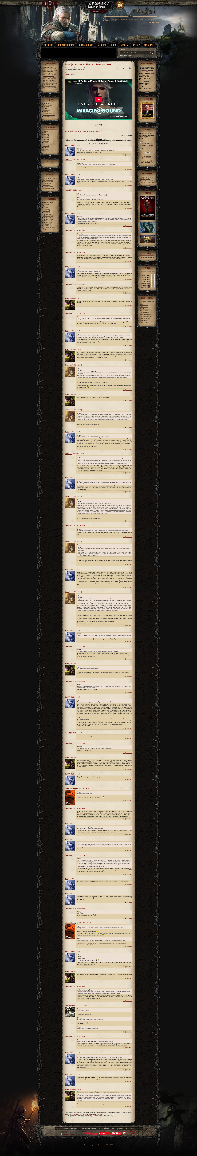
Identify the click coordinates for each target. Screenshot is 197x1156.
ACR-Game (144, 320)
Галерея (101, 44)
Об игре (48, 44)
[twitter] (138, 10)
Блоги (45, 108)
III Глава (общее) (49, 227)
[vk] (134, 10)
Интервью (46, 110)
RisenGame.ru (145, 311)
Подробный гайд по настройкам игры (49, 187)
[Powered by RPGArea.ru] (131, 1134)
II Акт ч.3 (46, 137)
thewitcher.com (144, 75)
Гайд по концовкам (49, 229)
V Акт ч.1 (46, 146)
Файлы (124, 44)
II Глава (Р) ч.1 (48, 219)
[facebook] (154, 10)
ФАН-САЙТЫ (104, 1128)
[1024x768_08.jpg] (147, 232)
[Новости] (151, 275)
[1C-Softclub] (108, 1134)
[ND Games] (124, 1134)
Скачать (98, 124)
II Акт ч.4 (46, 139)
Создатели (46, 116)
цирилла (92, 131)
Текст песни (70, 74)
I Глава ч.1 (46, 207)
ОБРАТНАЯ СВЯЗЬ (89, 1128)
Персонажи (47, 183)
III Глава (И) (47, 224)
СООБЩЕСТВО (117, 1128)
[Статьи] (154, 275)
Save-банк (46, 185)
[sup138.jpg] (147, 219)
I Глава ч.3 (46, 211)
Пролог (45, 131)
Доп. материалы (48, 151)
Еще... (56, 89)
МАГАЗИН (130, 1128)
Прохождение (85, 44)
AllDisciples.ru (144, 312)
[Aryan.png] (147, 243)
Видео (113, 44)
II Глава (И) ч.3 (48, 217)
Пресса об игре (48, 181)
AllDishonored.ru (145, 316)
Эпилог (45, 149)
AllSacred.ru (144, 307)
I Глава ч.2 (46, 209)
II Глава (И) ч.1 (48, 214)
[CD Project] (91, 1134)
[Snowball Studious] (117, 1134)
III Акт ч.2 (46, 142)
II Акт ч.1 (46, 134)
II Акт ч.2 (46, 136)
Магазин (148, 44)
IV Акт (45, 144)
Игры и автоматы (49, 115)
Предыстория (47, 113)
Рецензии (46, 106)
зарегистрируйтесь (96, 1114)
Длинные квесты (48, 202)
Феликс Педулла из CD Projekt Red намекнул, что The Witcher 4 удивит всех (147, 179)
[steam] (145, 10)
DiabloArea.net (145, 309)
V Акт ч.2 (46, 147)
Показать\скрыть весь (147, 272)
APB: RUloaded (145, 318)
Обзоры (45, 111)
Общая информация (50, 178)
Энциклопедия (48, 105)
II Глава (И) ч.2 (48, 216)
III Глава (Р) (47, 225)
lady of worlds (84, 131)
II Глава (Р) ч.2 (48, 221)
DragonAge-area (145, 314)
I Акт (44, 132)
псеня (98, 131)
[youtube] (151, 10)
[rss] (147, 8)
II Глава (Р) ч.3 (48, 222)
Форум (136, 44)
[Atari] (102, 1134)
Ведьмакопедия (65, 44)
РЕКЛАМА (74, 1128)
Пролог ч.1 (46, 204)
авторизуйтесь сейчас (80, 1114)
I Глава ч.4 (46, 212)
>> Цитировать (127, 155)
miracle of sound (73, 131)
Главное (46, 103)
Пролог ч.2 (46, 206)
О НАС (66, 1128)
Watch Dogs (144, 322)
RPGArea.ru (144, 305)
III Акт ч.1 (46, 141)
